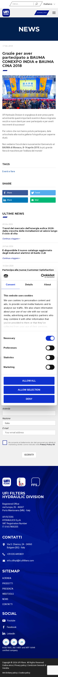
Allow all (29, 380)
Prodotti (7, 583)
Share (9, 192)
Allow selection (29, 390)
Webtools (8, 594)
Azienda (6, 578)
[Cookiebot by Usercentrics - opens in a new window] (41, 276)
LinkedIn (11, 633)
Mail (37, 200)
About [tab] (47, 284)
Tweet (37, 192)
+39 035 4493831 (15, 554)
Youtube (11, 620)
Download (42, 13)
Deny (29, 399)
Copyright (6, 662)
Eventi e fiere (8, 171)
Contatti (7, 604)
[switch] (50, 347)
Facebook (11, 627)
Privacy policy (20, 665)
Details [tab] (29, 284)
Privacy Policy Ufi (47, 445)
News (5, 599)
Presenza (7, 588)
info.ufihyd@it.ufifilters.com (20, 560)
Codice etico (7, 665)
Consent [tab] (10, 284)
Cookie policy (24, 673)
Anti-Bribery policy (9, 673)
